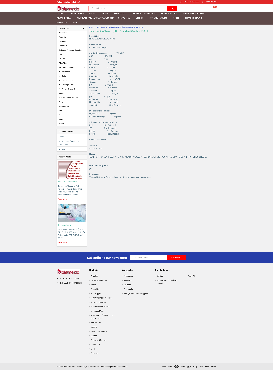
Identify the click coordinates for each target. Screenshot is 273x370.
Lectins (139, 18)
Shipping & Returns (193, 18)
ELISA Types (119, 14)
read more (62, 199)
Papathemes (122, 367)
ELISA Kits (104, 14)
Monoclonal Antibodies (193, 14)
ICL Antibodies (64, 72)
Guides (176, 18)
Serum (61, 115)
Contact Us (62, 22)
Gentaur (62, 136)
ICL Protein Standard (67, 89)
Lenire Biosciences (76, 14)
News (91, 14)
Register (188, 9)
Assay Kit (62, 37)
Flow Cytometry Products (143, 14)
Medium (62, 93)
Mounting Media (64, 18)
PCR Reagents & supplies (68, 98)
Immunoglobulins (169, 14)
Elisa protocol (64, 225)
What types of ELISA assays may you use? (95, 18)
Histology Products (158, 18)
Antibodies (63, 33)
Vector (61, 124)
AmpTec (60, 14)
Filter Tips (63, 63)
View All (62, 149)
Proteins (62, 102)
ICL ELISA (62, 76)
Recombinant (64, 106)
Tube (61, 119)
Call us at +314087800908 (71, 283)
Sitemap (94, 353)
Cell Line (62, 41)
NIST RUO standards (67, 181)
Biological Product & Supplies (70, 50)
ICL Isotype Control (66, 80)
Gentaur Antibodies (66, 67)
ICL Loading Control (66, 85)
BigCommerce (92, 367)
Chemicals (63, 46)
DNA (60, 54)
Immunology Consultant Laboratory (69, 142)
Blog (75, 22)
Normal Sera (124, 18)
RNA (60, 111)
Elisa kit (62, 59)
